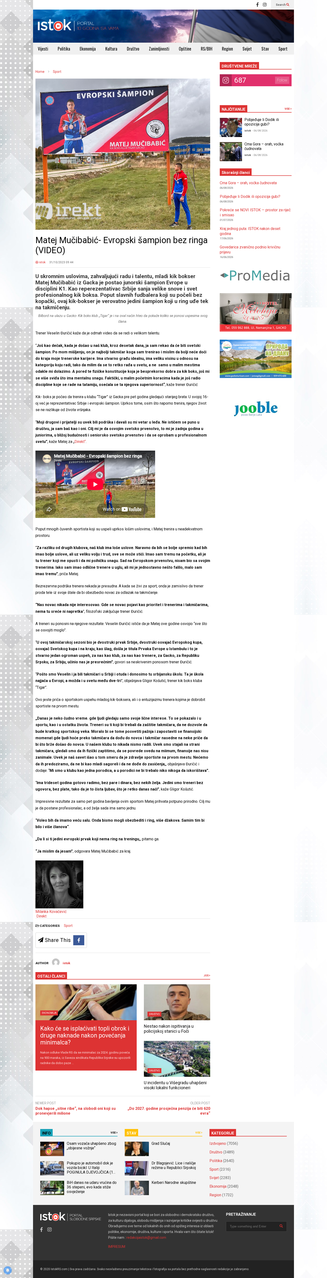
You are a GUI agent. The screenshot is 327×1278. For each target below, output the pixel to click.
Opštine (185, 49)
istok (41, 262)
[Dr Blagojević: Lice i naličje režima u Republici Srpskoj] (137, 1168)
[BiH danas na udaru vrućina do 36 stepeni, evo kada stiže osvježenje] (52, 1188)
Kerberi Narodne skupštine (174, 1182)
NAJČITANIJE (233, 109)
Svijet (247, 49)
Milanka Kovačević (51, 911)
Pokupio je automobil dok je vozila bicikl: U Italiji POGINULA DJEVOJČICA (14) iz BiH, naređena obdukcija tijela (91, 1172)
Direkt (41, 916)
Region (227, 49)
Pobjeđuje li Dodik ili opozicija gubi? (261, 121)
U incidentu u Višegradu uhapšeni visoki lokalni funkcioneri (175, 1085)
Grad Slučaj (161, 1143)
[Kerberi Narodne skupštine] (137, 1188)
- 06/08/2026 (259, 130)
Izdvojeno (217, 1143)
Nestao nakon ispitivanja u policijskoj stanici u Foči (169, 1029)
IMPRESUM (116, 1247)
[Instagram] (265, 5)
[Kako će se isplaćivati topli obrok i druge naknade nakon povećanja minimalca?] (86, 1002)
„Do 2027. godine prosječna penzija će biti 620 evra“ (169, 1111)
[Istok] (78, 26)
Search (281, 4)
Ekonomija (88, 49)
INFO (46, 1133)
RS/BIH (206, 49)
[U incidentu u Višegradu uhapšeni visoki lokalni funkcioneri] (177, 1059)
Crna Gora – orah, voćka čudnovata (248, 183)
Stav (265, 49)
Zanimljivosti (159, 49)
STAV (131, 1133)
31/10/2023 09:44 (61, 262)
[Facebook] (257, 5)
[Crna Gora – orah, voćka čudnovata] (231, 151)
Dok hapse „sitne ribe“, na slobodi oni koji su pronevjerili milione (75, 1111)
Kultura (111, 49)
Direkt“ (80, 441)
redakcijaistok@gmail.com (146, 1237)
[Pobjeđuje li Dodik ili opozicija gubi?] (231, 127)
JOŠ (206, 975)
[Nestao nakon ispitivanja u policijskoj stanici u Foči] (177, 1002)
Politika (64, 49)
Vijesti (43, 49)
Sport (283, 49)
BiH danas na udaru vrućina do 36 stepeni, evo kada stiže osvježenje (92, 1187)
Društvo (133, 49)
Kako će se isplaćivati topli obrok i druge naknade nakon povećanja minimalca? (84, 1035)
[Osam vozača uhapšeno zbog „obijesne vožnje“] (52, 1149)
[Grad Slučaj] (137, 1149)
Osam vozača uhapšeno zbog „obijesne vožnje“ (91, 1145)
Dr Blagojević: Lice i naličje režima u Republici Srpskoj (174, 1165)
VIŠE (287, 109)
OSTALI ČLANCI (51, 976)
